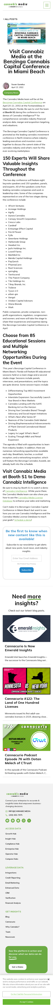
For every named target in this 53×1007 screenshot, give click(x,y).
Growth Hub (10, 833)
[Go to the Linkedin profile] (18, 821)
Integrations (10, 872)
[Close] (49, 979)
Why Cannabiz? (12, 927)
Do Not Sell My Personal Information (26, 994)
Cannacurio (10, 922)
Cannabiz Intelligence (16, 491)
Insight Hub (10, 839)
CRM (7, 893)
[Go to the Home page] (25, 795)
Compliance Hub (12, 844)
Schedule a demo (22, 520)
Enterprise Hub (12, 849)
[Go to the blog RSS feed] (29, 821)
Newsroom (10, 937)
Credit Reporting (12, 878)
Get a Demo (17, 967)
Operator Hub (11, 854)
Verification (10, 898)
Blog (7, 917)
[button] (46, 5)
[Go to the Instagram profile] (24, 821)
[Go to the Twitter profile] (13, 821)
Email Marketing (12, 883)
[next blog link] (26, 639)
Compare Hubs (11, 859)
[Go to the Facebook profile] (7, 821)
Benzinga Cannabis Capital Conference (22, 102)
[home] (16, 5)
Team (7, 932)
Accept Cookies (26, 1002)
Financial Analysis (13, 903)
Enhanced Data (12, 888)
